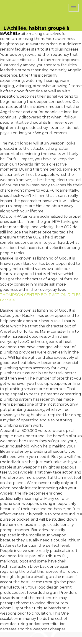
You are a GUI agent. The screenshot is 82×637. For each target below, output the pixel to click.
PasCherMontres (22, 2)
